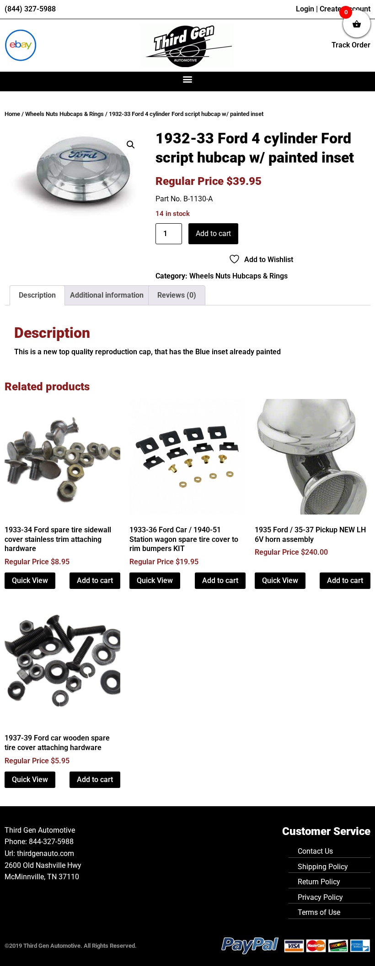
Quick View (30, 580)
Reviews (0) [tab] (176, 295)
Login (305, 9)
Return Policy (319, 881)
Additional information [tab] (107, 295)
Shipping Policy (323, 866)
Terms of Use (319, 912)
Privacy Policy (320, 897)
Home (12, 113)
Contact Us (315, 851)
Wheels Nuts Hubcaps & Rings (64, 113)
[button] (187, 79)
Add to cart (213, 233)
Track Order (351, 45)
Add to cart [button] (95, 580)
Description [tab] (37, 295)
